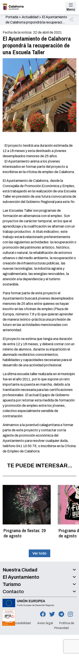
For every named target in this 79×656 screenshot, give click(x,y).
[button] (71, 20)
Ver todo (39, 553)
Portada (11, 17)
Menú (70, 9)
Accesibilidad (21, 623)
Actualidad (30, 17)
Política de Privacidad (64, 626)
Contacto (13, 591)
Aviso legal (45, 623)
